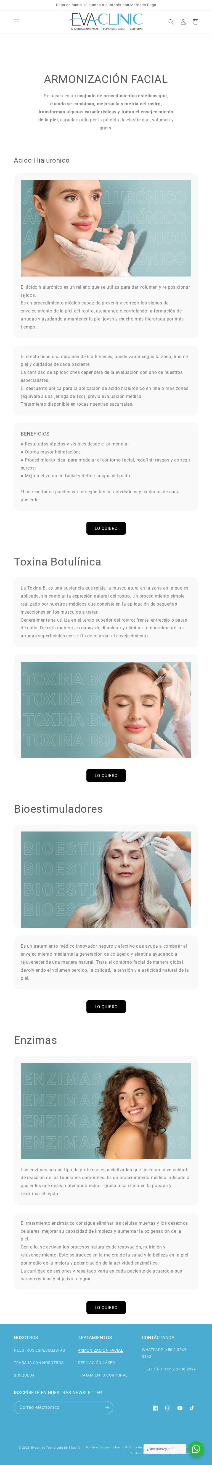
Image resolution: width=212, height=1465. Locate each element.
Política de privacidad (142, 1447)
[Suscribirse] (107, 1407)
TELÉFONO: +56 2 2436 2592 (169, 1369)
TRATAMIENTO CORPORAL (103, 1375)
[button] (16, 22)
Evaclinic (38, 1448)
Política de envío (142, 1453)
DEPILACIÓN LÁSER (96, 1362)
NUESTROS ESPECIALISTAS (39, 1350)
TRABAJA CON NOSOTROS (39, 1362)
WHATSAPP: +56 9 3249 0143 (164, 1353)
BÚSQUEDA (24, 1375)
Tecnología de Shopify (63, 1448)
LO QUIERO (106, 528)
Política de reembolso (103, 1447)
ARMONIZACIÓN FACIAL (100, 1350)
